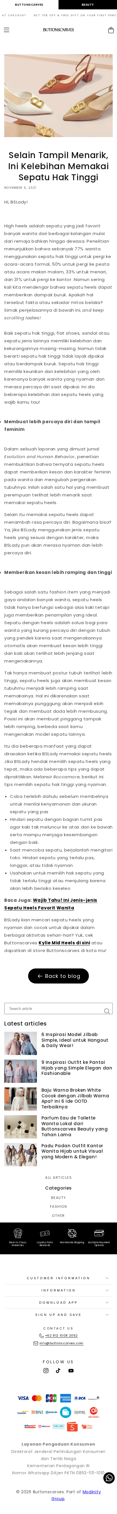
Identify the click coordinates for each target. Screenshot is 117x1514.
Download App (58, 1302)
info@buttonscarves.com (61, 1343)
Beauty (88, 5)
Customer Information (58, 1278)
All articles (58, 1177)
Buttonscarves (29, 5)
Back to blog (62, 976)
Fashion (58, 1206)
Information (58, 1290)
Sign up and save (58, 1314)
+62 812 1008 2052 (61, 1335)
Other (58, 1215)
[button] (6, 30)
